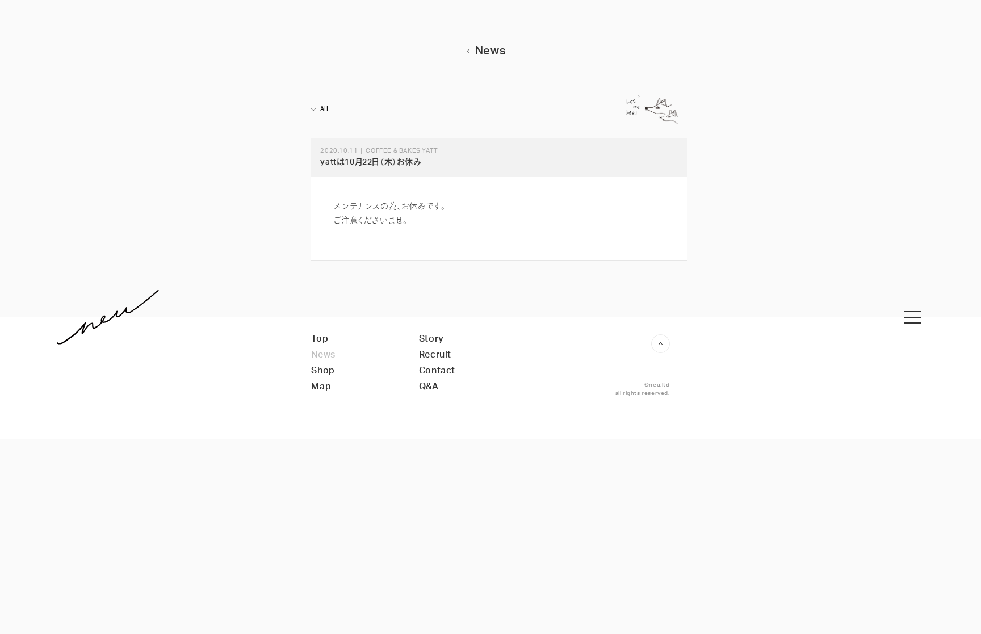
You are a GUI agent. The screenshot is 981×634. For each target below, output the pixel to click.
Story (431, 338)
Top (319, 338)
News (323, 354)
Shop (322, 370)
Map (321, 386)
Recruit (435, 354)
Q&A (429, 386)
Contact (437, 370)
